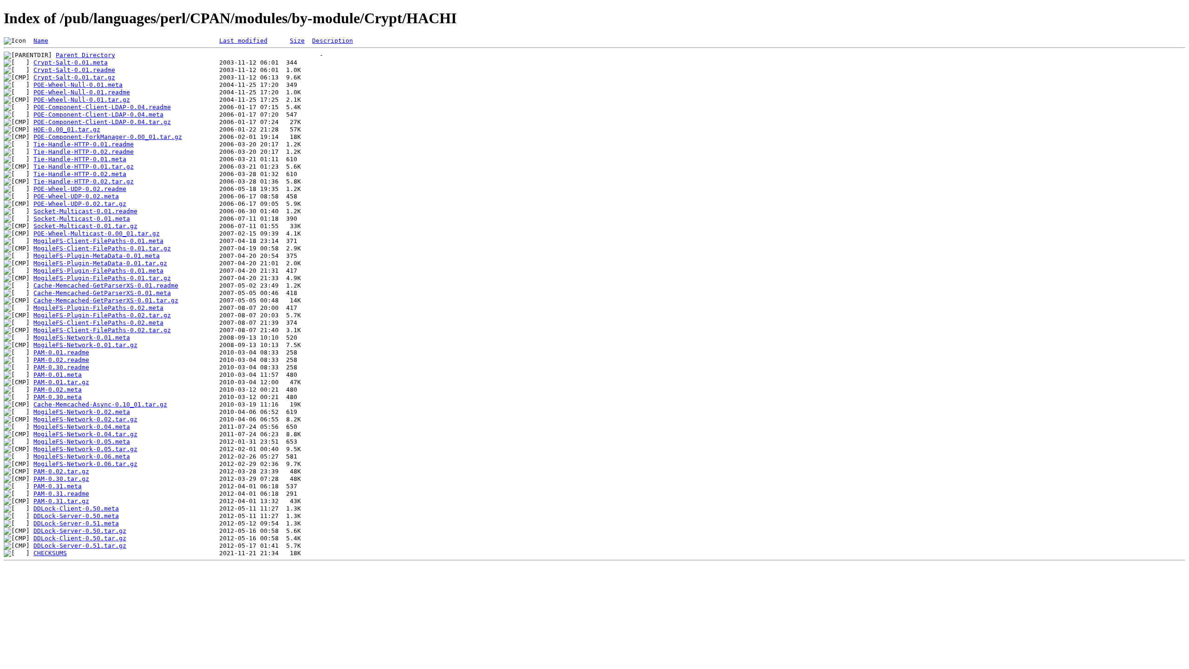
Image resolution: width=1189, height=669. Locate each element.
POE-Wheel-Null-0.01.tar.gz (81, 99)
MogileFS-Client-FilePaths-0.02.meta (98, 322)
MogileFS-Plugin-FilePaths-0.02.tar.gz (102, 315)
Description (332, 40)
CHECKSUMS (50, 553)
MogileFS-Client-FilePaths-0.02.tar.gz (102, 330)
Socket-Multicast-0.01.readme (85, 211)
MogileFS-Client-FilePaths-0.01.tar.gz (102, 248)
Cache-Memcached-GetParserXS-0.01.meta (102, 292)
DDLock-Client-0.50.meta (76, 508)
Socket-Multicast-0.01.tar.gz (85, 226)
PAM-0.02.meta (57, 389)
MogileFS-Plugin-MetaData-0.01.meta (96, 255)
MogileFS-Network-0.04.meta (81, 426)
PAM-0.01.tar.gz (61, 382)
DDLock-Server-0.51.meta (76, 523)
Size (297, 40)
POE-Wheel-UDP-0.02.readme (79, 188)
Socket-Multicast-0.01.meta (81, 218)
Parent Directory (85, 55)
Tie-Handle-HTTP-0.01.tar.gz (83, 166)
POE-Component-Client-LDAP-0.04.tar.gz (102, 121)
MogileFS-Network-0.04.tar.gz (85, 434)
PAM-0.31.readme (61, 493)
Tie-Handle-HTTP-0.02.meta (79, 174)
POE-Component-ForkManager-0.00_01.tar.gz (107, 136)
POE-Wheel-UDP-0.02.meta (76, 196)
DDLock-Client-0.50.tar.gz (79, 538)
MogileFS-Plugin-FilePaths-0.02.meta (98, 307)
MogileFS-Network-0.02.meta (81, 411)
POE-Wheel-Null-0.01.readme (81, 92)
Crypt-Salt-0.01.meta (70, 62)
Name (40, 40)
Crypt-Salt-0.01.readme (74, 69)
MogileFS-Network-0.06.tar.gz (85, 463)
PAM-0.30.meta (57, 397)
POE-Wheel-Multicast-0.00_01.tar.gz (96, 233)
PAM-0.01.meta (57, 374)
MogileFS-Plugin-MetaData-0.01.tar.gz (100, 263)
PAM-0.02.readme (61, 359)
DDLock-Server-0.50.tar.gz (79, 530)
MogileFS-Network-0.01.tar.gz (85, 344)
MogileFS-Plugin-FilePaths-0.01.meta (98, 270)
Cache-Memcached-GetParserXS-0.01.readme (105, 285)
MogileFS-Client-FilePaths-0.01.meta (98, 240)
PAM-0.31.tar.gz (61, 501)
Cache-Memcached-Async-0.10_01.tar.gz (100, 404)
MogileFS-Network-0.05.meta (81, 441)
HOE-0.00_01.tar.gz (66, 129)
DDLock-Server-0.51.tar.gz (79, 545)
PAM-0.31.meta (57, 486)
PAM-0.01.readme (61, 352)
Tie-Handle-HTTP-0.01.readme (83, 144)
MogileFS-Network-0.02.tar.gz (85, 419)
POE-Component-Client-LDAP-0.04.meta (98, 114)
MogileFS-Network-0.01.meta (81, 337)
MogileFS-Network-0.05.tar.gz (85, 449)
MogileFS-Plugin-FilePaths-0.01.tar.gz (102, 278)
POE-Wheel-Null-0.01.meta (78, 84)
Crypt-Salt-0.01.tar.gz (74, 77)
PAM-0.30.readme (61, 367)
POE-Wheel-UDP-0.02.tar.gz (79, 203)
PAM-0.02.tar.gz (61, 471)
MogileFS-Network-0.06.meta (81, 456)
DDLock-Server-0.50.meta (76, 515)
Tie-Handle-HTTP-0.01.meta (79, 159)
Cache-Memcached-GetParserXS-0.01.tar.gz (105, 300)
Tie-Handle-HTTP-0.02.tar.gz (83, 181)
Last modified (243, 40)
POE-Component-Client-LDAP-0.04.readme (102, 107)
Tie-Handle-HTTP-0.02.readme (83, 151)
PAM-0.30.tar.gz (61, 478)
